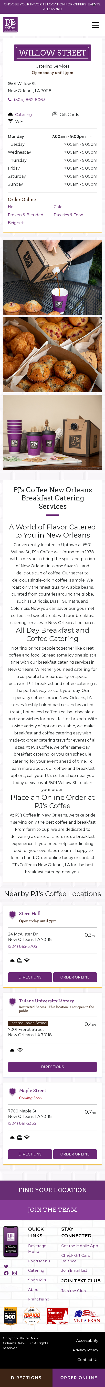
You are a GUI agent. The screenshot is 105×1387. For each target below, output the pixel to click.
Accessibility (87, 1340)
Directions (30, 977)
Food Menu (39, 1261)
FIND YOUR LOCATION (52, 1190)
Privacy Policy (85, 1350)
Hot (11, 206)
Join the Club (73, 1290)
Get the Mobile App (79, 1245)
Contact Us (87, 1359)
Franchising (38, 1299)
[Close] (93, 5)
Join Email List (74, 1270)
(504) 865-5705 (22, 946)
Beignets (16, 222)
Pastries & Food (69, 215)
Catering (36, 1270)
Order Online (75, 977)
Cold (58, 206)
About (34, 1289)
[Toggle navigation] (95, 24)
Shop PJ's (37, 1280)
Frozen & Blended (25, 215)
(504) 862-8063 (29, 99)
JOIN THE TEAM (52, 1209)
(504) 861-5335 (22, 1123)
